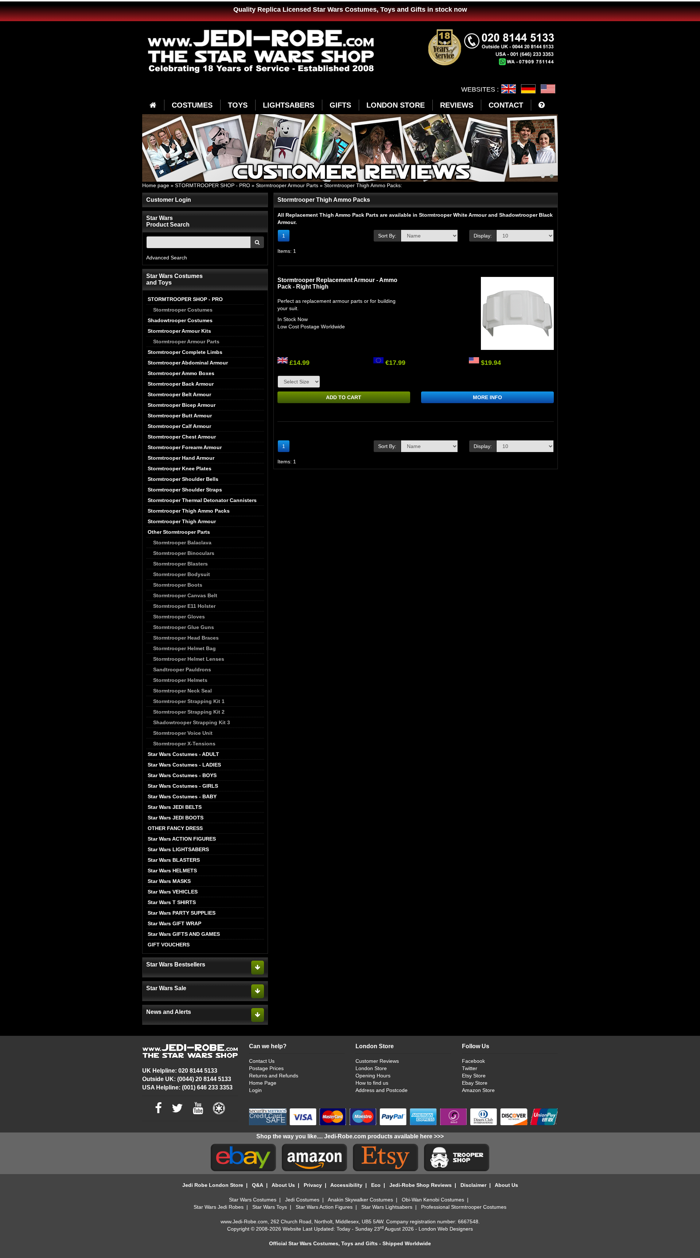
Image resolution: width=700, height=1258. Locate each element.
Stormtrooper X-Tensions (184, 743)
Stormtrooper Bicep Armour (181, 405)
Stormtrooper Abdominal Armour (188, 363)
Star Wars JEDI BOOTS (175, 818)
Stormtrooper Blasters (180, 564)
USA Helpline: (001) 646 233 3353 (187, 1087)
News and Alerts (168, 1012)
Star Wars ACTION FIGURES (182, 839)
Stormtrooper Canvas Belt (185, 595)
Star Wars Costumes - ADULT (183, 754)
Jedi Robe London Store (212, 1185)
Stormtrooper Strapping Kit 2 (189, 712)
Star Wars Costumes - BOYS (182, 775)
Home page (155, 185)
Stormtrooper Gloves (179, 617)
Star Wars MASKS (169, 881)
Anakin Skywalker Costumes (360, 1200)
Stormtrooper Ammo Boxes (181, 373)
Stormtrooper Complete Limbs (185, 352)
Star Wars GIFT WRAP (174, 923)
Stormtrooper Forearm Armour (185, 447)
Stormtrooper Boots (177, 585)
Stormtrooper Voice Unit (183, 733)
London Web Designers (446, 1229)
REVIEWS (456, 105)
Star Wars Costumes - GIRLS (183, 786)
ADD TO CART (343, 397)
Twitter (469, 1068)
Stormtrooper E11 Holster (184, 606)
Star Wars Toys (269, 1207)
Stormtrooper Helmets (180, 680)
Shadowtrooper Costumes (180, 320)
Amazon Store (478, 1090)
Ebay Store (474, 1083)
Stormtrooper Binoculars (183, 553)
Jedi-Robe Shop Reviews (420, 1185)
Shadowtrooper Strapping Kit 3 (191, 722)
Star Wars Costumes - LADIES (184, 765)
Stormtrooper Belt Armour (179, 394)
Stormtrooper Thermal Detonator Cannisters (202, 500)
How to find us (371, 1083)
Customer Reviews (377, 1061)
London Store (371, 1068)
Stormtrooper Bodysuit (181, 574)
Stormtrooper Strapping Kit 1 (189, 701)
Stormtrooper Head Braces (186, 638)
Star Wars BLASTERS (174, 860)
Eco (376, 1185)
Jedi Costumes (302, 1200)
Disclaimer (473, 1185)
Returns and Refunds (273, 1075)
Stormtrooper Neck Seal (182, 691)
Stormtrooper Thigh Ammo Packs (362, 185)
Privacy (313, 1185)
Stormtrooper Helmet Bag (184, 648)
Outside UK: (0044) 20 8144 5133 (186, 1079)
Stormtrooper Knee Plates (179, 468)
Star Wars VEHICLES (173, 892)
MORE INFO (487, 397)
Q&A (257, 1185)
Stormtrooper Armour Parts (287, 185)
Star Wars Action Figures (324, 1207)
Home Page (262, 1083)
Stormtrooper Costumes (183, 310)
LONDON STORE (395, 105)
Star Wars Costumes (252, 1200)
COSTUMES (192, 105)
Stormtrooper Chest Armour (182, 437)
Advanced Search (166, 258)
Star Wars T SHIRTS (172, 902)
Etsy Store (474, 1075)
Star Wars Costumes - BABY (182, 796)
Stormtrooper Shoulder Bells (183, 479)
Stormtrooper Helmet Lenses (188, 659)
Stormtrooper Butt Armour (180, 415)
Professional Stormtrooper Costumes (463, 1207)
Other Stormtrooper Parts (179, 532)
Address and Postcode (381, 1090)
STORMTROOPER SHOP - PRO (212, 185)
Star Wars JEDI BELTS (175, 807)
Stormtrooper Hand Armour (181, 458)
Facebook (473, 1061)
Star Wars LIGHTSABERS (178, 849)
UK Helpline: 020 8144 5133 (179, 1071)
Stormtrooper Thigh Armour (182, 521)
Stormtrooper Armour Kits (179, 331)
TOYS (238, 105)
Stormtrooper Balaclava (182, 542)
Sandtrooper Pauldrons (182, 669)
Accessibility (346, 1185)
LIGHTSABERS (288, 105)
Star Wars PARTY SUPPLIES (181, 913)
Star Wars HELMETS (172, 870)
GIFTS (340, 105)
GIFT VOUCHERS (169, 945)
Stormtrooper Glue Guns (183, 627)
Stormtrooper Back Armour (181, 384)
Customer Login (168, 200)
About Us (283, 1185)
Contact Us (262, 1061)
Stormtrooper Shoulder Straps (185, 490)
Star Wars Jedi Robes (219, 1207)
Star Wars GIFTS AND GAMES (184, 934)
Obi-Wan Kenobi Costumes (433, 1200)
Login (255, 1090)
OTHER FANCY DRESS (175, 828)
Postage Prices (266, 1068)
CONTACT (506, 105)
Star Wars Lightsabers (386, 1207)
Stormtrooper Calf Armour (179, 426)
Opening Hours (372, 1075)
